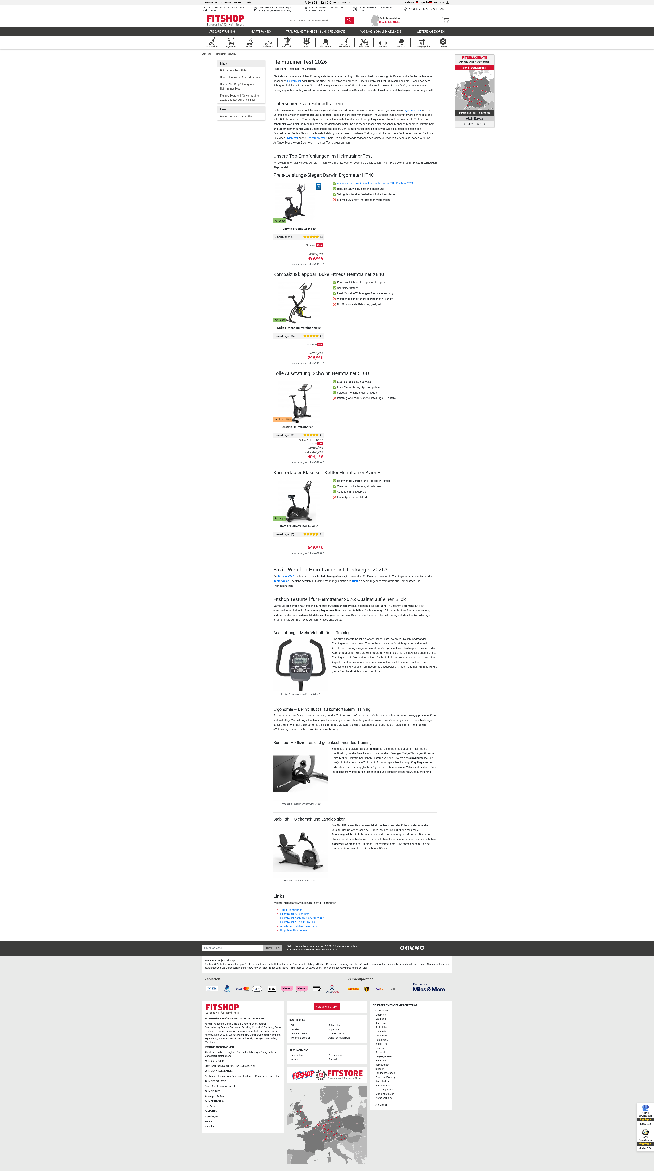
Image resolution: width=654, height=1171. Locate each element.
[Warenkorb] (447, 20)
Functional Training (385, 1077)
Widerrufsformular (300, 1037)
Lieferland (410, 2)
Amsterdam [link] (211, 1076)
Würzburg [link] (210, 1042)
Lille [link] (207, 1106)
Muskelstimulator (384, 1094)
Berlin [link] (228, 1023)
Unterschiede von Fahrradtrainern (240, 77)
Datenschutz (335, 1025)
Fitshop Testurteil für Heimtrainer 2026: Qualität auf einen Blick (240, 97)
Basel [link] (207, 1086)
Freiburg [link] (220, 1031)
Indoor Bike (381, 1043)
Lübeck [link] (232, 1034)
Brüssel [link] (221, 1096)
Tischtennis (381, 1035)
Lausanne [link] (222, 1086)
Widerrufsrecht (336, 1033)
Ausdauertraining (222, 31)
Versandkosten (299, 1033)
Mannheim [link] (242, 1034)
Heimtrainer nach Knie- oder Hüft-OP (302, 918)
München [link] (254, 1034)
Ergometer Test (412, 110)
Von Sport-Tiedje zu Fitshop (220, 960)
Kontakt (247, 2)
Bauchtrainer (382, 1081)
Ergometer (292, 138)
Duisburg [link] (268, 1027)
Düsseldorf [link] (257, 1027)
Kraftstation (381, 1027)
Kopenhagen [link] (211, 1116)
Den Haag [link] (237, 1076)
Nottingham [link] (224, 1056)
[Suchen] (349, 20)
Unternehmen (211, 2)
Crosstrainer (381, 1010)
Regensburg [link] (211, 1038)
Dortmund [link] (235, 1027)
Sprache (425, 2)
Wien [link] (252, 1066)
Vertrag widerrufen (327, 1006)
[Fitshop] (226, 20)
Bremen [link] (225, 1027)
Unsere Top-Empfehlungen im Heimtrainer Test (237, 86)
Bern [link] (213, 1086)
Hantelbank (381, 1039)
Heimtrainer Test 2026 (225, 54)
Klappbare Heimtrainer (293, 930)
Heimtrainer (294, 81)
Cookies (295, 1029)
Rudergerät (381, 1023)
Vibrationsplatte (383, 1098)
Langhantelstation (385, 1073)
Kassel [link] (274, 1031)
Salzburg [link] (244, 1066)
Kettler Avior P (282, 581)
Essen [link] (277, 1027)
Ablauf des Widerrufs (339, 1037)
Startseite (206, 54)
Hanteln (379, 1048)
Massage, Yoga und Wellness (380, 31)
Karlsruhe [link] (265, 1031)
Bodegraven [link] (224, 1076)
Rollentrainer (382, 1064)
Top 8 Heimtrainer (291, 909)
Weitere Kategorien (431, 31)
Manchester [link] (211, 1056)
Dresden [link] (246, 1027)
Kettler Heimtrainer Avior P (299, 526)
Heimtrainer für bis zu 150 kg (297, 922)
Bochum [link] (246, 1023)
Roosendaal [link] (261, 1076)
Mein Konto (439, 2)
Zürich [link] (232, 1086)
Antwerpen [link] (210, 1096)
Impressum (225, 2)
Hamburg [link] (230, 1031)
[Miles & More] (429, 987)
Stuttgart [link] (259, 1038)
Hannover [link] (242, 1031)
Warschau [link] (210, 1126)
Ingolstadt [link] (253, 1031)
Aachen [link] (209, 1023)
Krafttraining (260, 31)
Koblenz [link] (209, 1034)
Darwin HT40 (286, 576)
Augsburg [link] (219, 1023)
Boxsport (380, 1052)
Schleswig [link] (248, 1038)
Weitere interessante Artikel (236, 116)
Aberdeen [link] (210, 1052)
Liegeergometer (315, 138)
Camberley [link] (242, 1052)
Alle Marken (381, 1105)
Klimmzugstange (384, 1089)
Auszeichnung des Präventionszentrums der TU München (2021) (375, 183)
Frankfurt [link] (210, 1031)
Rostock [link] (222, 1038)
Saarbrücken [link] (235, 1038)
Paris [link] (212, 1106)
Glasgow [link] (265, 1052)
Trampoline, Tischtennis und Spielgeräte (315, 31)
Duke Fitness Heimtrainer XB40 (299, 328)
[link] (474, 90)
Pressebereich (335, 1055)
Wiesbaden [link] (270, 1038)
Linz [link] (237, 1066)
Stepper (379, 1069)
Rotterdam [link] (274, 1076)
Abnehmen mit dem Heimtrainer (299, 926)
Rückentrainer (382, 1085)
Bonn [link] (254, 1023)
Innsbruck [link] (216, 1066)
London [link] (275, 1052)
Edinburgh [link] (254, 1052)
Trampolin (380, 1031)
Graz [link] (207, 1066)
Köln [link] (216, 1034)
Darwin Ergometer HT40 (299, 228)
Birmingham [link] (229, 1052)
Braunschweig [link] (212, 1027)
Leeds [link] (219, 1052)
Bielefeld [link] (236, 1023)
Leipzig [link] (223, 1034)
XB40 (354, 581)
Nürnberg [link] (275, 1034)
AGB (293, 1025)
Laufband (380, 1018)
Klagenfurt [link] (227, 1066)
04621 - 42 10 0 (476, 124)
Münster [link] (264, 1034)
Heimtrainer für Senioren (294, 913)
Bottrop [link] (262, 1023)
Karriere (237, 2)
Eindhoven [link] (248, 1076)
